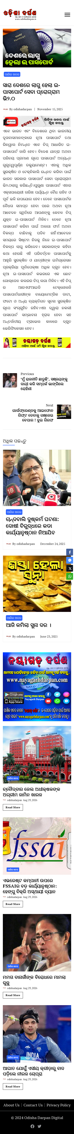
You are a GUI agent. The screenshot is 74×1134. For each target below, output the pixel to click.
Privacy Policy (59, 1105)
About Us (11, 1105)
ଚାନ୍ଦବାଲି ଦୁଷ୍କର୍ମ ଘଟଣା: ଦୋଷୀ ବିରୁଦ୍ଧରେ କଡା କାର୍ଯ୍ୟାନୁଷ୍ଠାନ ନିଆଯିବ (32, 526)
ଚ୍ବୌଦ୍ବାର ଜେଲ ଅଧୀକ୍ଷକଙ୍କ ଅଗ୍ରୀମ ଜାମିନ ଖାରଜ (31, 792)
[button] (69, 583)
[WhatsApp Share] (69, 576)
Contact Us (33, 1105)
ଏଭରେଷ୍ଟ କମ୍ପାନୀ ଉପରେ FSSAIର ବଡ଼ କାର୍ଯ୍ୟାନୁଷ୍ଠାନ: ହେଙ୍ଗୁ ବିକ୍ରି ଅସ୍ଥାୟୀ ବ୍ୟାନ (30, 885)
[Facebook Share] (69, 552)
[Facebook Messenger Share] (69, 560)
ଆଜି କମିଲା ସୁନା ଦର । (28, 625)
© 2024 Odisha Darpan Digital (37, 1117)
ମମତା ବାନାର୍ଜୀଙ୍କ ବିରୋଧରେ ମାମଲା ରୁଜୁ (34, 980)
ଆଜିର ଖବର (12, 74)
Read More (13, 807)
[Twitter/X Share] (69, 568)
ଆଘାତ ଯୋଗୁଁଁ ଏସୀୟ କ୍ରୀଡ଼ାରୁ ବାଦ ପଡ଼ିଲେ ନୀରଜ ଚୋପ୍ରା (33, 1071)
